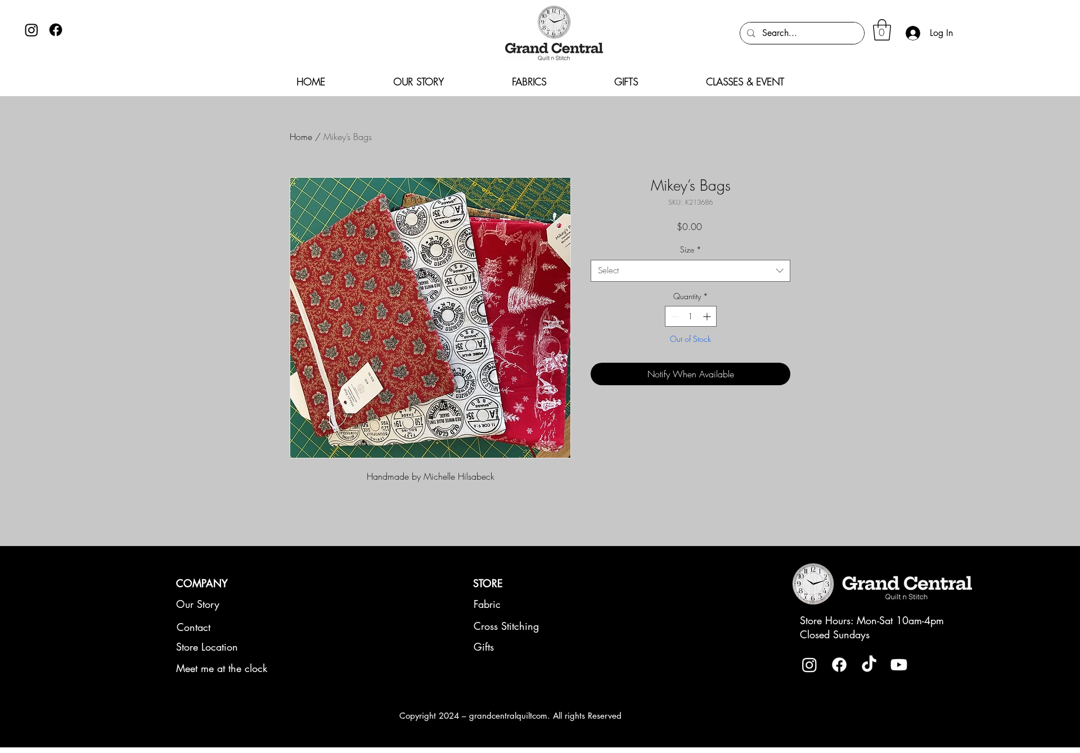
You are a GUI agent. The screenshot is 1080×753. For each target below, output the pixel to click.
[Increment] (708, 316)
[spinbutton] (691, 316)
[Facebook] (55, 29)
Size (690, 249)
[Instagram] (31, 29)
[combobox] (690, 271)
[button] (882, 29)
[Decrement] (674, 316)
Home (301, 136)
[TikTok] (869, 664)
